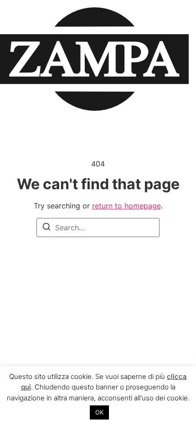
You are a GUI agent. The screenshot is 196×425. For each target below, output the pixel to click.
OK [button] (99, 412)
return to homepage (126, 205)
